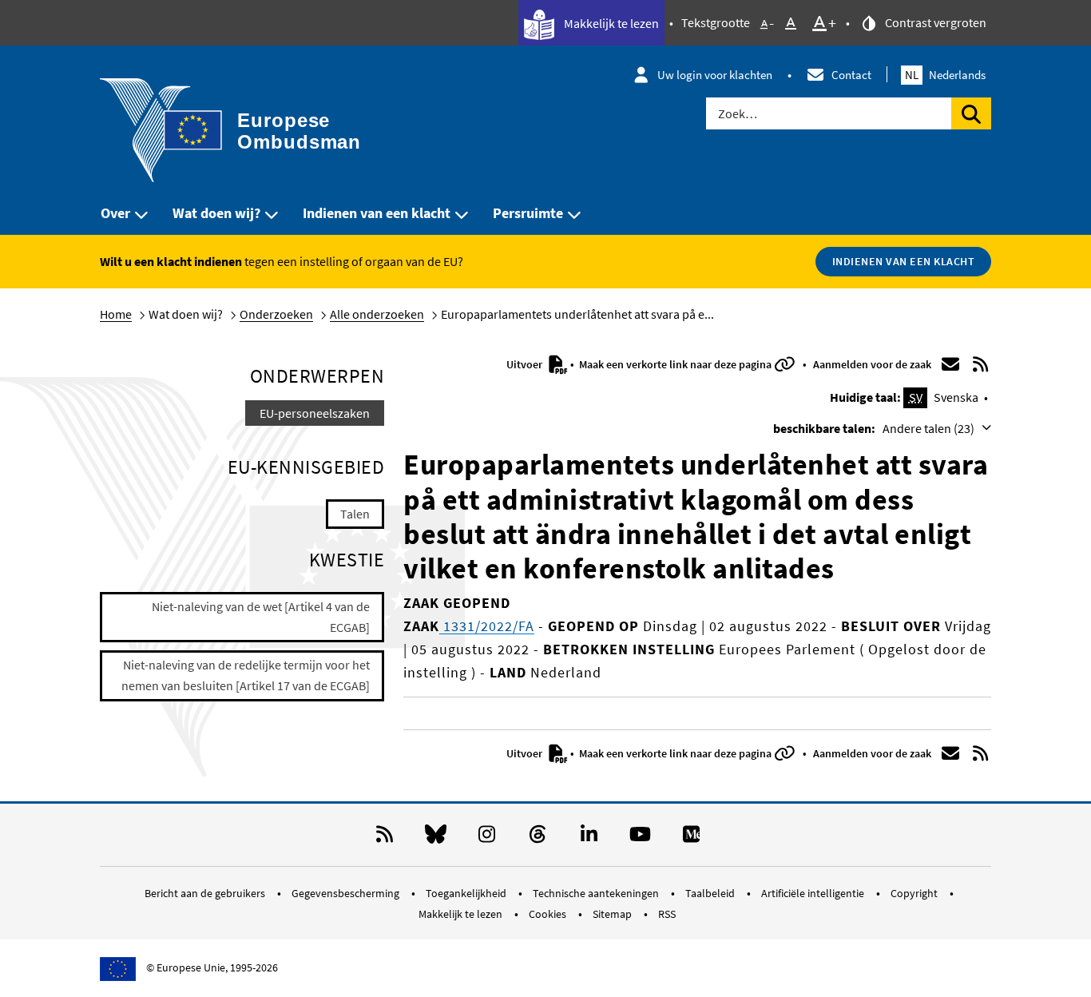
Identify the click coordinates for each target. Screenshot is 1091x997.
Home (116, 314)
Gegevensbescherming (347, 893)
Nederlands (945, 74)
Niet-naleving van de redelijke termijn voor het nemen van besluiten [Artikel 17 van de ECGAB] (245, 675)
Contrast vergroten (934, 22)
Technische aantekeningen (597, 893)
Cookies (549, 914)
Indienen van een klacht (376, 213)
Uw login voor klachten (715, 74)
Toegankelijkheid (467, 893)
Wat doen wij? (216, 213)
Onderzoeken (276, 314)
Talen (355, 514)
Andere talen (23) (930, 428)
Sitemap (613, 914)
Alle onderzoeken (377, 314)
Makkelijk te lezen (610, 23)
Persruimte (528, 213)
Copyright (915, 893)
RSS (667, 914)
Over (115, 213)
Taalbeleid (711, 893)
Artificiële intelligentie (814, 893)
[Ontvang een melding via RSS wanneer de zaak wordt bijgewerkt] (981, 364)
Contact (851, 74)
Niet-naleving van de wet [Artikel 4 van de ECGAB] (261, 616)
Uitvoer (525, 364)
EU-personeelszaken (315, 413)
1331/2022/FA (486, 626)
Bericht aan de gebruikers (206, 893)
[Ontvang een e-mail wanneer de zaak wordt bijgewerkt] (950, 364)
